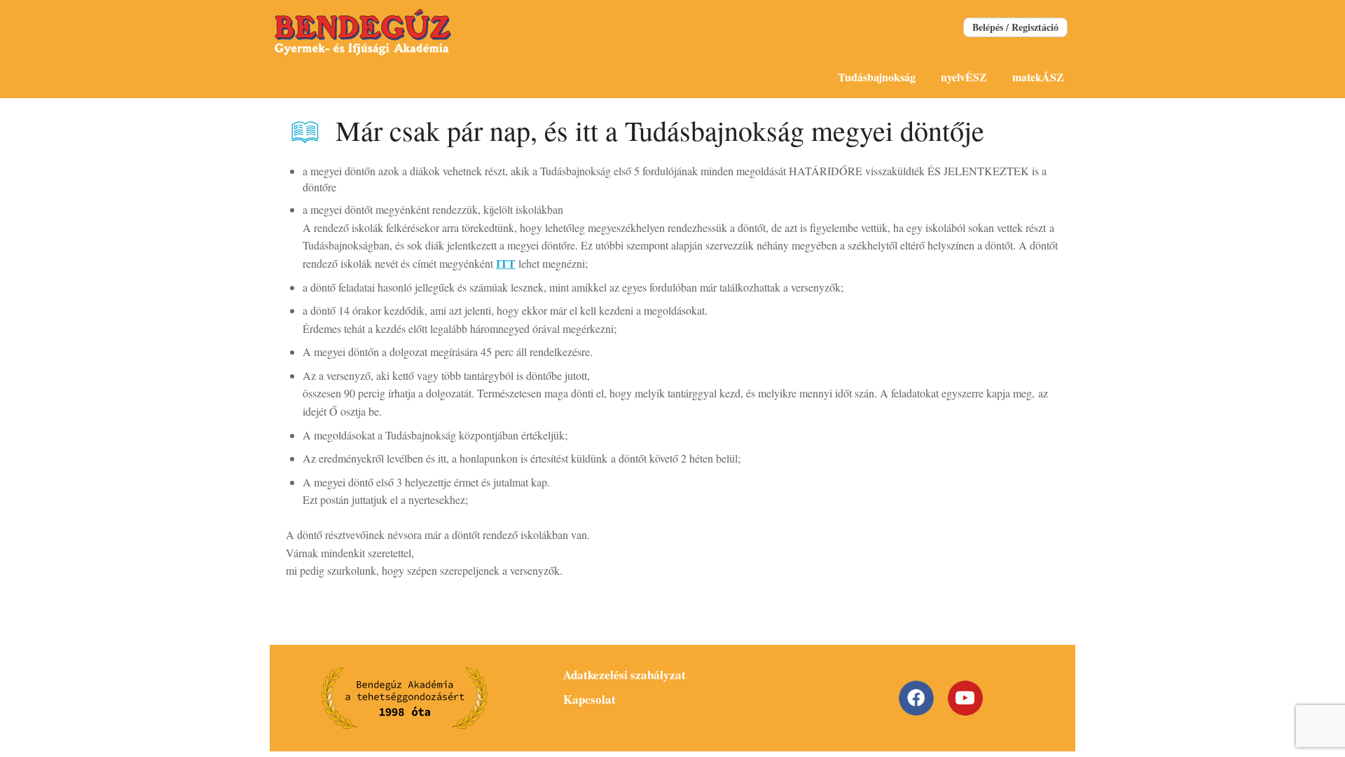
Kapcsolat (589, 699)
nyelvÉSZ (964, 77)
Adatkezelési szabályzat (624, 674)
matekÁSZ (1038, 77)
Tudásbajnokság (877, 77)
